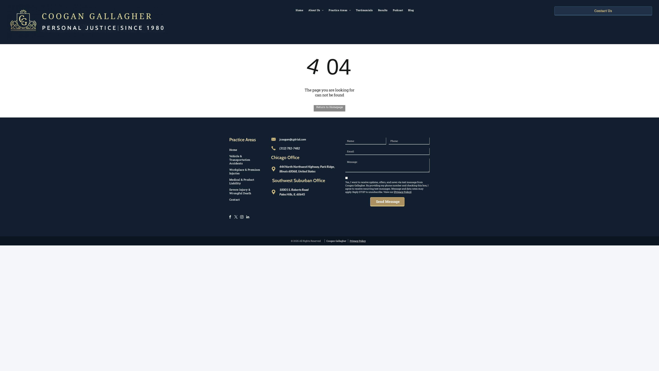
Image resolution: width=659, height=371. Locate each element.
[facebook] (230, 217)
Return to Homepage (329, 107)
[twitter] (236, 217)
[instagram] (241, 217)
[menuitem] (299, 10)
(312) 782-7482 (289, 148)
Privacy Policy (358, 241)
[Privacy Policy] (402, 192)
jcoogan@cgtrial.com (292, 139)
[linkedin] (247, 217)
